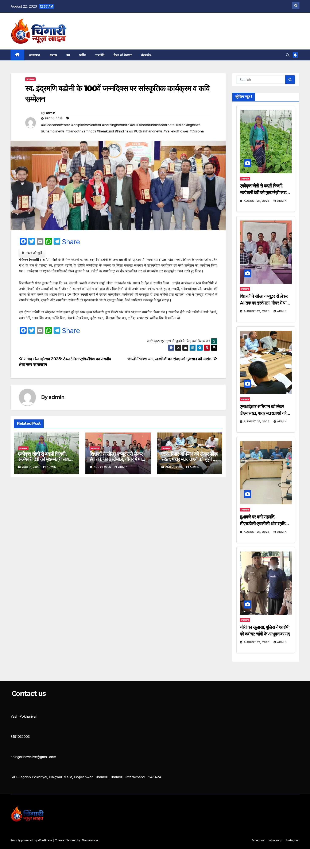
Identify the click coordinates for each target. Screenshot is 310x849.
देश (68, 55)
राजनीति (99, 55)
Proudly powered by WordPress (32, 840)
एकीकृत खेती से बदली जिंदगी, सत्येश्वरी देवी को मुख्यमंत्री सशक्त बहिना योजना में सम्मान (46, 459)
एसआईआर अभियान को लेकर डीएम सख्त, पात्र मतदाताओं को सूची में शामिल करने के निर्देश (189, 459)
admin (50, 113)
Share (71, 242)
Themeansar (89, 840)
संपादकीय (146, 55)
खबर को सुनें (34, 253)
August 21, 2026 (257, 200)
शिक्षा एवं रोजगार (123, 55)
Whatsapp (275, 840)
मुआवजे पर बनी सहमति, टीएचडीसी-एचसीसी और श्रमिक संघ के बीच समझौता (264, 523)
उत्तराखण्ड (34, 55)
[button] (287, 55)
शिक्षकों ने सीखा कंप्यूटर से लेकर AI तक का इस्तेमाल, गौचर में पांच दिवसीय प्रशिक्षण (117, 459)
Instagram (292, 840)
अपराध (53, 55)
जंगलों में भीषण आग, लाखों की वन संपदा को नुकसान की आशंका (170, 358)
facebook (258, 840)
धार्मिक (82, 55)
